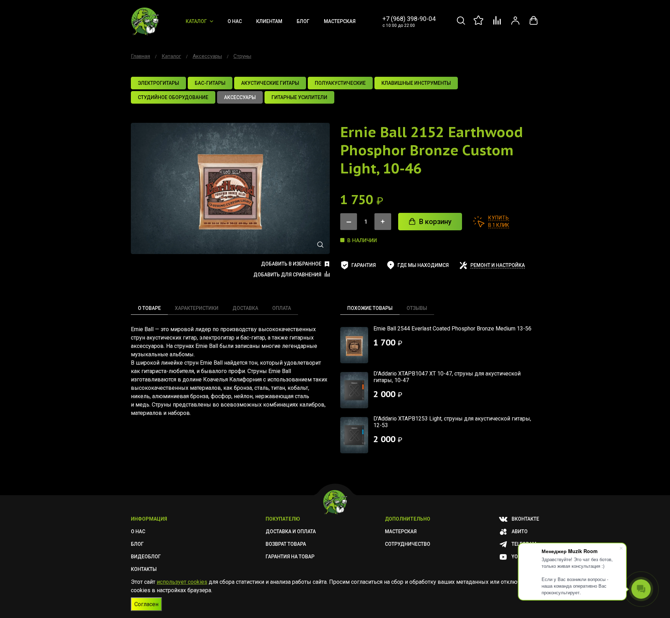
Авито (520, 531)
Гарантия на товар (290, 556)
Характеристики (196, 308)
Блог (303, 21)
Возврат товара (286, 544)
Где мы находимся (423, 265)
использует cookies (182, 582)
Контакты (144, 569)
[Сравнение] (497, 24)
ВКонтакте (525, 519)
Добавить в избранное (291, 264)
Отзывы (417, 308)
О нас (235, 21)
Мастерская (340, 21)
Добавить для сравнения (287, 274)
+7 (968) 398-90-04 (409, 18)
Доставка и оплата (291, 531)
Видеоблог (146, 556)
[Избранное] (479, 24)
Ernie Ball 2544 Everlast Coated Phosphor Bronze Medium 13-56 (452, 328)
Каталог (196, 21)
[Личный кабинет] (515, 24)
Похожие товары (370, 308)
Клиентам (269, 21)
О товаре (149, 308)
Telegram (524, 544)
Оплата (281, 308)
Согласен (146, 604)
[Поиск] (461, 24)
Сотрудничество (407, 544)
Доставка (245, 308)
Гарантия (363, 265)
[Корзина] (533, 24)
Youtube (522, 556)
